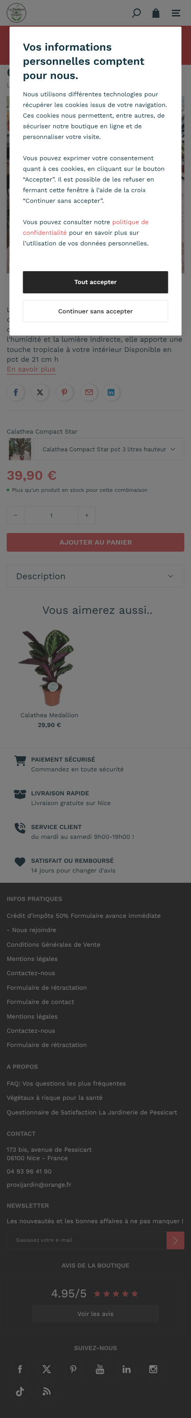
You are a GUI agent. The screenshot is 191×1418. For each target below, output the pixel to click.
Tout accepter (95, 282)
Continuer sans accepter (95, 311)
